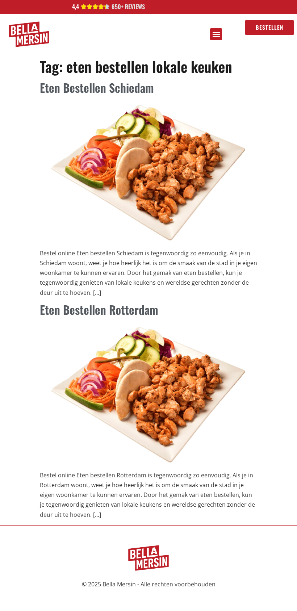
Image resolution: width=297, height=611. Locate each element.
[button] (216, 34)
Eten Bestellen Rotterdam (99, 309)
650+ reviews (128, 6)
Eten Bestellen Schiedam (97, 87)
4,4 (75, 6)
